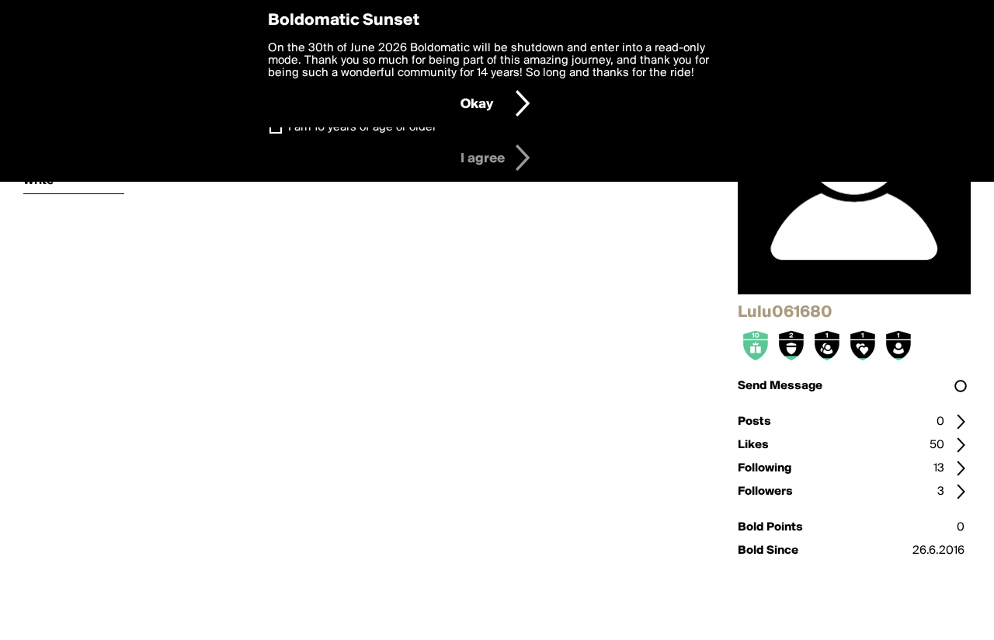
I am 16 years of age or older (362, 127)
